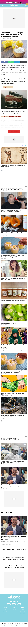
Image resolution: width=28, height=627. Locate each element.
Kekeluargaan (9, 30)
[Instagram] (10, 604)
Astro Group (22, 625)
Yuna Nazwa (11, 569)
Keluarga (3, 30)
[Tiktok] (15, 604)
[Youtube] (18, 604)
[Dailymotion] (20, 604)
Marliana (4, 38)
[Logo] (14, 5)
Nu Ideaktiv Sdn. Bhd (13, 625)
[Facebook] (8, 604)
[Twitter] (13, 604)
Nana (2, 539)
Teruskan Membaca (14, 131)
